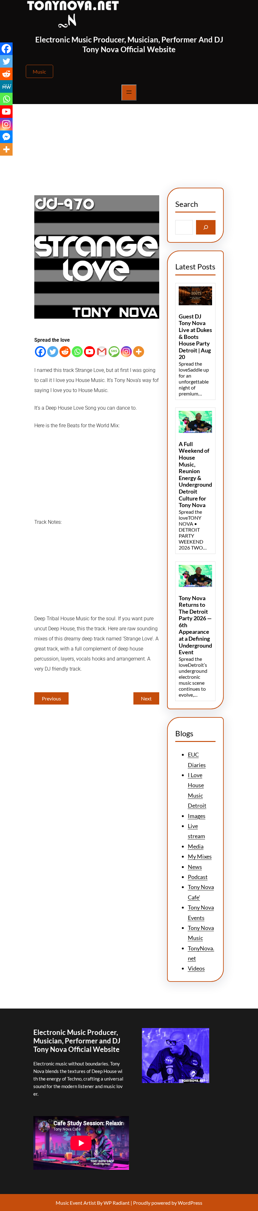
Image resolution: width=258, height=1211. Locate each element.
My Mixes (200, 856)
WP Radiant (116, 1203)
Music (39, 72)
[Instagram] (126, 351)
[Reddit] (64, 351)
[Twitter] (52, 351)
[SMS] (114, 351)
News (151, 154)
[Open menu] (129, 93)
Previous (51, 698)
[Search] (206, 227)
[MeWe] (6, 86)
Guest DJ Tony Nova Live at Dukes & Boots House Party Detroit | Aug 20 (195, 337)
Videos (196, 968)
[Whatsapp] (77, 351)
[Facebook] (40, 351)
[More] (138, 351)
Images (196, 815)
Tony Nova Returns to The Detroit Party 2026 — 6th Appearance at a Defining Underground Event (195, 625)
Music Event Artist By (79, 1203)
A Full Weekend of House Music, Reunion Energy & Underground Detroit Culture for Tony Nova (195, 474)
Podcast (198, 876)
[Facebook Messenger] (6, 136)
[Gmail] (101, 351)
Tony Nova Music (182, 154)
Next (146, 698)
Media (196, 846)
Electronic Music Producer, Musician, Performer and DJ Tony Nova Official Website (77, 1040)
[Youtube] (89, 351)
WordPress (190, 1203)
